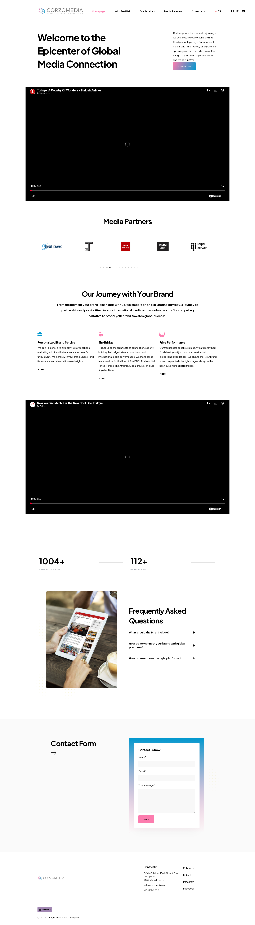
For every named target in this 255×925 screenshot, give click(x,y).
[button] (100, 267)
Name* (142, 757)
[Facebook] (232, 10)
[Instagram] (238, 10)
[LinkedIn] (243, 10)
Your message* (146, 785)
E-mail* (142, 771)
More (40, 369)
